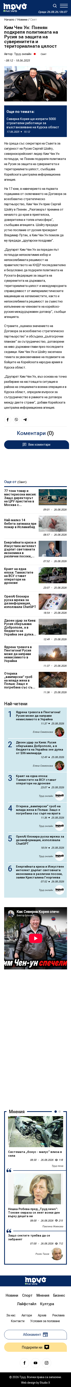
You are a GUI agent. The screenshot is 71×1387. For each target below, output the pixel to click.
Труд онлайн (22, 54)
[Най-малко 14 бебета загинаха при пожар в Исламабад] (53, 524)
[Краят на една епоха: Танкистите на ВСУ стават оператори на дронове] (53, 575)
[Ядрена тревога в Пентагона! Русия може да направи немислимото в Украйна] (53, 653)
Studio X (45, 1382)
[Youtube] (35, 1363)
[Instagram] (46, 1363)
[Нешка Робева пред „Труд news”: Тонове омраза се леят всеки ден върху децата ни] (35, 1188)
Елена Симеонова (43, 732)
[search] (55, 6)
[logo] (15, 7)
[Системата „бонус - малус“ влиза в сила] (35, 1131)
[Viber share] (16, 419)
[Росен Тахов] (56, 1254)
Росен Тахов (42, 1254)
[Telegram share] (25, 419)
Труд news (57, 1166)
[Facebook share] (7, 419)
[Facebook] (24, 1363)
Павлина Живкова (52, 1226)
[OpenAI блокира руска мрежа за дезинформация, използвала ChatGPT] (53, 602)
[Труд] (35, 1281)
